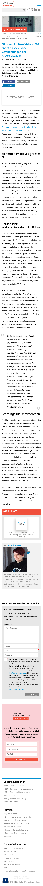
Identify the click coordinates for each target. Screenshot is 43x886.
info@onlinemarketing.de (17, 673)
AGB (7, 868)
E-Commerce (10, 795)
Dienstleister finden (13, 827)
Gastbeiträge (10, 852)
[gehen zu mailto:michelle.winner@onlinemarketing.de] (28, 550)
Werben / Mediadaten (14, 848)
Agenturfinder (11, 814)
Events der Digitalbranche (15, 833)
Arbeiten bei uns (12, 858)
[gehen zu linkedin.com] (35, 10)
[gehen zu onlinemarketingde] (28, 9)
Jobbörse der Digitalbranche (16, 830)
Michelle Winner (14, 545)
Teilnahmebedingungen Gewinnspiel (20, 871)
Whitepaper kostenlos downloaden (19, 820)
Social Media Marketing (14, 786)
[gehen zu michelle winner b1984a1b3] (28, 553)
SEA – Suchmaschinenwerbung (17, 792)
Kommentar (8, 624)
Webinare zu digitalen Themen (17, 823)
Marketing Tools (11, 802)
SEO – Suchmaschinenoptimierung (19, 789)
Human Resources (9, 36)
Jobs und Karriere (19, 34)
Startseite (5, 34)
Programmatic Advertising (15, 799)
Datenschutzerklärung (16, 689)
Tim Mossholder (37, 34)
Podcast (8, 836)
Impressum (9, 861)
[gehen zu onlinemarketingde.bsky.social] (39, 10)
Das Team (9, 855)
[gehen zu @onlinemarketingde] (31, 10)
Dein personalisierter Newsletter (18, 817)
